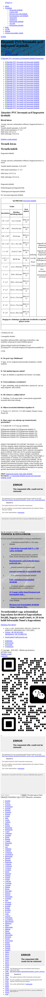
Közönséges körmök (16, 25)
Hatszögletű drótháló (16, 21)
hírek (7, 27)
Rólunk (7, 31)
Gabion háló (13, 12)
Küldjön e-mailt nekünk (9, 139)
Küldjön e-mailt (6, 654)
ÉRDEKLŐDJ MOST (8, 625)
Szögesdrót (13, 18)
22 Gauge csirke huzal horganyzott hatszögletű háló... (24, 593)
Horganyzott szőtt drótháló (18, 14)
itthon (7, 6)
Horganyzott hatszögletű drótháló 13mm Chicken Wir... (24, 606)
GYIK (7, 29)
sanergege (4, 656)
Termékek (8, 8)
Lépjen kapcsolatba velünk (14, 33)
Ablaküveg (13, 20)
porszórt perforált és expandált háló (25, 571)
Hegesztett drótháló (15, 10)
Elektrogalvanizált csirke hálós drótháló (19, 474)
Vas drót (12, 23)
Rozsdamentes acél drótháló (18, 16)
